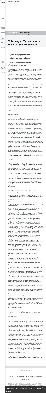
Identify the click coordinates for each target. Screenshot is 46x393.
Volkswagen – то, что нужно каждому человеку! (18, 34)
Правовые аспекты (20, 376)
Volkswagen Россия (12, 376)
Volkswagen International (25, 379)
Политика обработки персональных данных (34, 376)
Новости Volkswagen (12, 32)
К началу (40, 367)
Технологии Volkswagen (24, 32)
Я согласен (8, 391)
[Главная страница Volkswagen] (2, 2)
